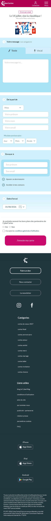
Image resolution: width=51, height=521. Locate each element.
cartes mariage (23, 356)
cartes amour (22, 340)
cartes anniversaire (25, 335)
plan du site (21, 400)
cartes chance (23, 372)
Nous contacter (25, 282)
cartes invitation (24, 367)
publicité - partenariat (25, 411)
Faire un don (25, 271)
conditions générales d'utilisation (27, 231)
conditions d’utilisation (25, 394)
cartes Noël (22, 329)
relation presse (22, 416)
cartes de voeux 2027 (25, 324)
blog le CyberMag (23, 389)
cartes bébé (22, 361)
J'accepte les (22, 231)
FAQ (19, 427)
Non (13, 227)
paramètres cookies (24, 421)
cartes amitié (22, 345)
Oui (6, 227)
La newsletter (25, 293)
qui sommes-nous (23, 405)
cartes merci (22, 351)
